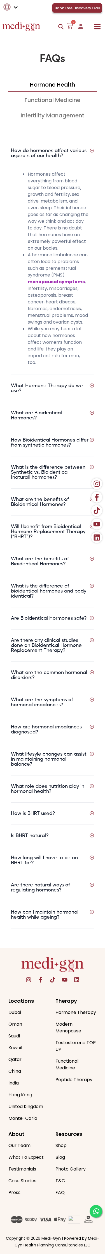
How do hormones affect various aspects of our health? (49, 153)
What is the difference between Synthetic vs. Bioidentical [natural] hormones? (48, 472)
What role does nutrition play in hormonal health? (47, 789)
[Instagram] (28, 980)
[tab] (52, 86)
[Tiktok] (52, 980)
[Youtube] (64, 980)
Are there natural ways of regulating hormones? (40, 888)
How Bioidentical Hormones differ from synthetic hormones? (49, 443)
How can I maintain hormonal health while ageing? (44, 915)
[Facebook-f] (40, 980)
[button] (97, 26)
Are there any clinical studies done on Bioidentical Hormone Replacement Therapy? (46, 645)
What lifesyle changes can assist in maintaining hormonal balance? (49, 759)
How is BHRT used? (33, 813)
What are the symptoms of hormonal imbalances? (42, 702)
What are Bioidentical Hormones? (36, 415)
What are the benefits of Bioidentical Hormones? (40, 502)
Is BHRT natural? (30, 835)
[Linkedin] (77, 980)
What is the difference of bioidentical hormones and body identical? (48, 591)
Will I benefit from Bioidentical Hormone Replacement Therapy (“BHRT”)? (48, 531)
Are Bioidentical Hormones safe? (49, 618)
